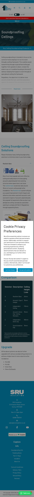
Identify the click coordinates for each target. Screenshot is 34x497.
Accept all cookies (25, 270)
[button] (25, 493)
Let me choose (10, 270)
